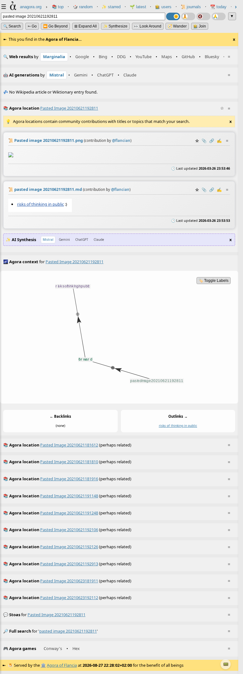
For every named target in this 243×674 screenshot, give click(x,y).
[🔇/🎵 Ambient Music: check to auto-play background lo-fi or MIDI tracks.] (203, 16)
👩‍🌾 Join (199, 26)
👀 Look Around (147, 26)
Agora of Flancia (62, 665)
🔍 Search (12, 26)
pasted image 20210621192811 (56, 614)
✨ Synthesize (115, 26)
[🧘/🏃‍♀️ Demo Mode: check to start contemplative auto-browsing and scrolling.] (188, 16)
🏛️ (43, 665)
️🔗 (211, 140)
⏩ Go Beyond (55, 26)
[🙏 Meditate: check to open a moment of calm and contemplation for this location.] (219, 16)
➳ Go (32, 26)
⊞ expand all (85, 26)
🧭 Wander (177, 26)
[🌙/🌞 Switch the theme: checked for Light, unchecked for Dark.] (173, 16)
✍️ (219, 140)
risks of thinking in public (40, 204)
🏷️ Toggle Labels (213, 280)
